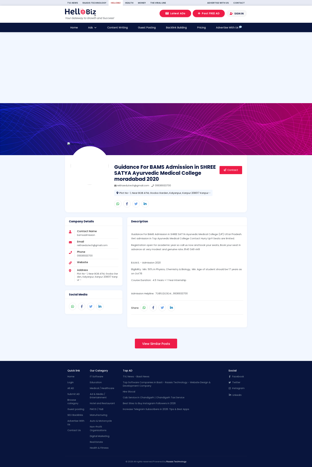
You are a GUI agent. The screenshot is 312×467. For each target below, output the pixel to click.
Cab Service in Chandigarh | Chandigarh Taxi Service (153, 397)
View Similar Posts (156, 344)
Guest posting (75, 409)
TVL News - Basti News (136, 376)
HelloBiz (116, 2)
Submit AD (73, 394)
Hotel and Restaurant (102, 403)
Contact (239, 2)
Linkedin (237, 395)
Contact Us (74, 430)
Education (96, 382)
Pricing (201, 27)
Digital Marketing (99, 436)
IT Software (96, 376)
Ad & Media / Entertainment (98, 395)
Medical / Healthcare (102, 388)
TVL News (72, 2)
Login (70, 382)
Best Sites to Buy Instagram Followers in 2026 (149, 403)
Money (142, 2)
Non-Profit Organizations (98, 428)
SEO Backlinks (75, 415)
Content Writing (117, 27)
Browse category (72, 401)
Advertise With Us (218, 2)
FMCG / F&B (96, 409)
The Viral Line (158, 2)
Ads (90, 27)
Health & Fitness (99, 447)
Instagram (238, 388)
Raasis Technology (94, 2)
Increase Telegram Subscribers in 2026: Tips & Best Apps (156, 409)
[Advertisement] (144, 81)
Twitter (236, 382)
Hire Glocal (129, 391)
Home (74, 27)
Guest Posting (147, 27)
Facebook (238, 376)
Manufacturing (98, 415)
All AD (70, 388)
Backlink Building (176, 27)
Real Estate (96, 442)
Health (129, 2)
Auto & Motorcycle (101, 420)
